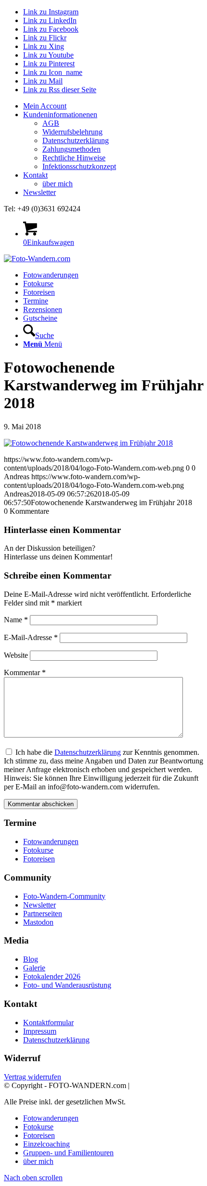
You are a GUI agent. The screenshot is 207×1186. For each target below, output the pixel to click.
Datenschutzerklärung (75, 140)
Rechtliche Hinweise (73, 158)
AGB (50, 123)
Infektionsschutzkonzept (79, 166)
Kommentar (25, 672)
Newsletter (39, 192)
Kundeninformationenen (60, 114)
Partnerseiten (42, 913)
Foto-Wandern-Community (64, 896)
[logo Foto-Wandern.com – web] (37, 258)
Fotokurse (38, 850)
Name (16, 620)
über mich (57, 184)
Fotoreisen (39, 859)
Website (16, 655)
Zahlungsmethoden (71, 149)
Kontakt (35, 175)
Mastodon (38, 922)
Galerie (34, 968)
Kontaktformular (48, 1022)
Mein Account (44, 106)
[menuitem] (113, 106)
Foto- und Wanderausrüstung (67, 985)
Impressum (39, 1031)
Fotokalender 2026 (51, 976)
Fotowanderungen (50, 841)
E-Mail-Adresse (31, 637)
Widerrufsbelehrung (72, 132)
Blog (30, 959)
